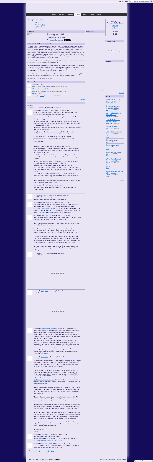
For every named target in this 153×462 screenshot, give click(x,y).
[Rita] (108, 76)
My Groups (39, 20)
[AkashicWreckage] (89, 37)
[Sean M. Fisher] (100, 65)
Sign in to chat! (138, 460)
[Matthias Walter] (119, 65)
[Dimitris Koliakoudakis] (119, 88)
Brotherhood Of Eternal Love (49, 328)
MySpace (52, 40)
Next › (52, 451)
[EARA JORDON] (100, 48)
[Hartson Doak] (89, 48)
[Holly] (100, 37)
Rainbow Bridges (37, 89)
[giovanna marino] (95, 43)
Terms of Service (121, 459)
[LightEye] (89, 87)
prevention (35, 84)
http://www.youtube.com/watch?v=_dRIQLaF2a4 (48, 440)
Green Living (115, 145)
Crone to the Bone (116, 132)
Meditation (114, 140)
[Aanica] (89, 65)
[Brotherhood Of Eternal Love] (95, 71)
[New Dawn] (95, 48)
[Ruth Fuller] (89, 54)
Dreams (34, 93)
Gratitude (114, 126)
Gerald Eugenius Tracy (47, 215)
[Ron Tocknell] (89, 43)
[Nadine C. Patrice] (100, 76)
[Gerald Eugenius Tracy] (89, 71)
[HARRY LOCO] (108, 71)
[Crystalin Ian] (89, 60)
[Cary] (30, 27)
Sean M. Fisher (45, 202)
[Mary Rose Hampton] (108, 82)
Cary (43, 25)
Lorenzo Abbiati (45, 110)
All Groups (30, 20)
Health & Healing (116, 152)
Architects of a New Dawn (77, 8)
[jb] (95, 82)
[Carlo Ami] (95, 54)
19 (48, 451)
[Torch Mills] (95, 60)
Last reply (47, 86)
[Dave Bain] (95, 76)
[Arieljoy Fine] (89, 76)
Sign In (126, 1)
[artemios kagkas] (114, 71)
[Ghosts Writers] (114, 82)
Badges (102, 459)
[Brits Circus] (119, 76)
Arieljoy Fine (44, 253)
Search (151, 1)
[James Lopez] (95, 87)
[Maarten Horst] (89, 82)
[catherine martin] (114, 76)
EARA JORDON (45, 443)
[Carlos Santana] (119, 82)
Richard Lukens (43, 459)
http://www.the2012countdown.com (44, 380)
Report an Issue (110, 459)
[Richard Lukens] (114, 65)
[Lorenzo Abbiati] (95, 37)
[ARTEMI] (108, 65)
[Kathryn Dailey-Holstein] (100, 60)
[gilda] (100, 71)
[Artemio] (114, 88)
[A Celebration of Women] (95, 65)
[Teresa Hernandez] (100, 54)
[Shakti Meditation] (119, 71)
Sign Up (121, 1)
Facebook (60, 40)
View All (82, 99)
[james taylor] (100, 82)
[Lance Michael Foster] (100, 87)
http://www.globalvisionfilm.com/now (44, 208)
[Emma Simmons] (108, 88)
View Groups (41, 27)
